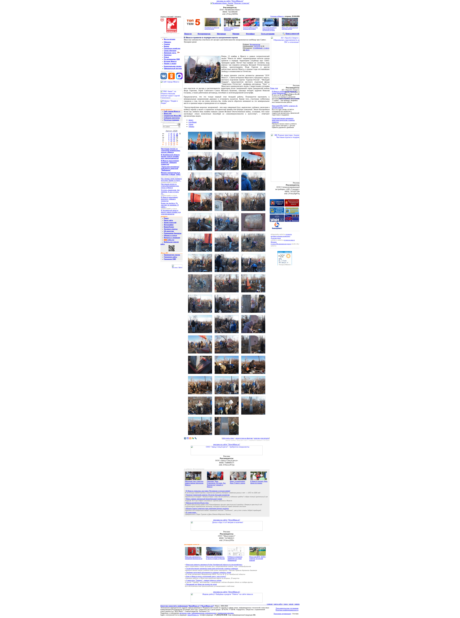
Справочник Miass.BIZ (172, 116)
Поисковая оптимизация (282, 614)
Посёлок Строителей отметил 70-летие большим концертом (208, 495)
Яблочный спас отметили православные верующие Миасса (194, 483)
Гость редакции (267, 34)
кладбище (193, 122)
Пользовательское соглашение (287, 608)
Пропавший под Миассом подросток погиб (212, 28)
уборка (191, 126)
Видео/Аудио (169, 227)
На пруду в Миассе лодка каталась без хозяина (250, 28)
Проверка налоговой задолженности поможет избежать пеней (208, 572)
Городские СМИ (170, 259)
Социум (167, 44)
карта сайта (278, 604)
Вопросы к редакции (172, 238)
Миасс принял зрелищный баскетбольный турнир (204, 499)
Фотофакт (250, 34)
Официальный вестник (173, 68)
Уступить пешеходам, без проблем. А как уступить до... (170, 192)
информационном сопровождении (204, 613)
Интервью (221, 34)
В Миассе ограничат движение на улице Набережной (235, 558)
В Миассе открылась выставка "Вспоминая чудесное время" (208, 491)
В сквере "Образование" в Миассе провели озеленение (231, 29)
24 (177, 134)
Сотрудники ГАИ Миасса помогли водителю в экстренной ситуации (269, 29)
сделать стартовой (166, 16)
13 (171, 139)
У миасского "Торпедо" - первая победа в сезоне (203, 580)
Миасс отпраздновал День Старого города (237, 482)
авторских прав (185, 613)
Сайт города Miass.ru (172, 111)
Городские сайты (170, 257)
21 (174, 141)
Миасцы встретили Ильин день (197, 503)
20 (174, 139)
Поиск (166, 218)
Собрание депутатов (172, 118)
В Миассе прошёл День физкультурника (258, 482)
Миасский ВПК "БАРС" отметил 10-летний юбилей (257, 558)
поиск (286, 604)
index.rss (170, 240)
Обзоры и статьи (170, 235)
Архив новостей (170, 222)
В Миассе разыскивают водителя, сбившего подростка (169, 199)
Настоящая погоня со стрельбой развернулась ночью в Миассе (170, 186)
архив (291, 604)
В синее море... (191, 512)
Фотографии (168, 225)
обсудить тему (228, 438)
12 (171, 137)
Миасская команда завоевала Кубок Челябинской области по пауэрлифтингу (214, 565)
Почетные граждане (171, 120)
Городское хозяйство (172, 48)
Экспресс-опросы (171, 229)
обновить (178, 16)
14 (171, 141)
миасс (191, 120)
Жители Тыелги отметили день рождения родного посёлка (207, 508)
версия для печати (261, 438)
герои (191, 124)
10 (171, 134)
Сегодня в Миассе (277, 16)
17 (174, 134)
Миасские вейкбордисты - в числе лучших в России (215, 558)
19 (174, 137)
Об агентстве (169, 231)
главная (270, 604)
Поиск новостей (292, 34)
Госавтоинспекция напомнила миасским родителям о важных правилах (212, 568)
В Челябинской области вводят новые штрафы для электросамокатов (171, 212)
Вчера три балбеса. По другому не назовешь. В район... (170, 205)
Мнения (235, 34)
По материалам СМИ (172, 59)
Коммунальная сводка (172, 66)
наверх (297, 604)
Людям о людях (170, 63)
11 (171, 135)
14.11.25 (257, 46)
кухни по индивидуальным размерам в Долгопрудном (281, 236)
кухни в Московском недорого (281, 244)
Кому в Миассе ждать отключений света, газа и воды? (206, 576)
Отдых (166, 57)
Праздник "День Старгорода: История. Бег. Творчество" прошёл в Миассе (216, 484)
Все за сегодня (169, 39)
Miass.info (168, 113)
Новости (188, 34)
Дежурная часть (170, 53)
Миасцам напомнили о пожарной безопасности (193, 558)
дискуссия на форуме (244, 438)
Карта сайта (168, 220)
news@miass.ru (193, 615)
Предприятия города (172, 255)
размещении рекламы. (226, 613)
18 (174, 135)
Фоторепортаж (204, 34)
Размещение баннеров (172, 233)
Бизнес (166, 46)
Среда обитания (170, 51)
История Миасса (170, 61)
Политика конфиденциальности (287, 610)
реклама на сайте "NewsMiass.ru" (230, 1)
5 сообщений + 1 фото (261, 48)
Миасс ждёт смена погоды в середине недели (290, 28)
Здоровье (167, 55)
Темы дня (274, 88)
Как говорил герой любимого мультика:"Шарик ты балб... (171, 179)
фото (247, 50)
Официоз (167, 42)
